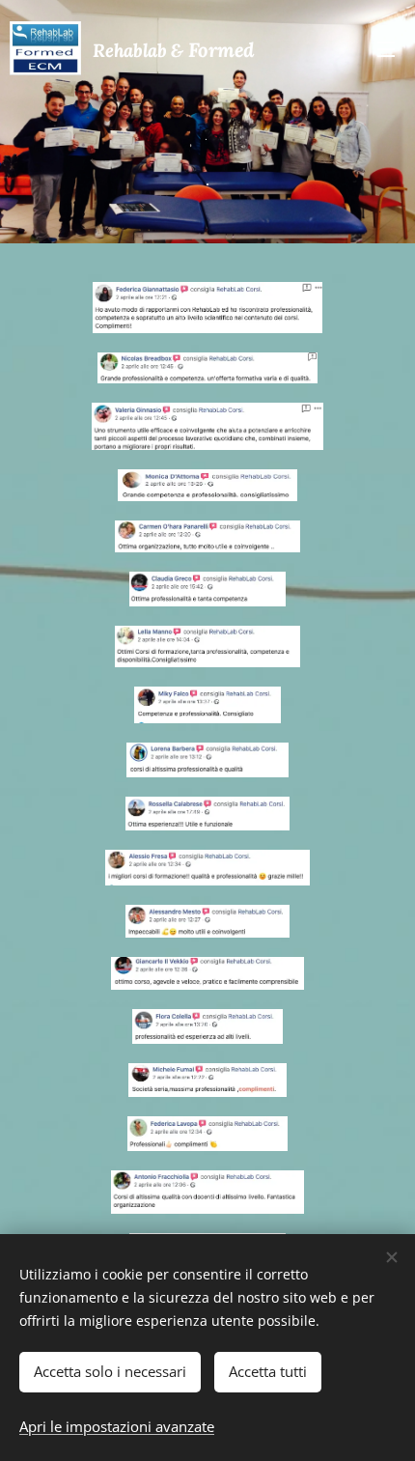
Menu (386, 48)
